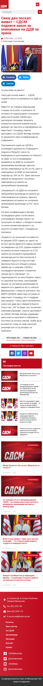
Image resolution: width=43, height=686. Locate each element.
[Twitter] (18, 353)
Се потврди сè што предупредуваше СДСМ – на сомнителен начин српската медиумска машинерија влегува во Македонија (20, 503)
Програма (10, 639)
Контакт (9, 643)
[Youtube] (31, 353)
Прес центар (11, 626)
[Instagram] (25, 353)
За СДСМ (10, 631)
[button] (37, 4)
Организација (12, 635)
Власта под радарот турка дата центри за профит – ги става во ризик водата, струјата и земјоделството (20, 541)
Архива (9, 647)
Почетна (9, 622)
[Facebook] (12, 353)
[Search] (40, 12)
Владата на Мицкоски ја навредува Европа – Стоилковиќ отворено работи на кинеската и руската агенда (29, 418)
